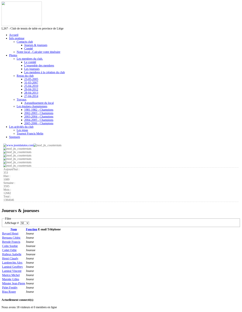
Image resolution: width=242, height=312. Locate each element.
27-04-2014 (31, 96)
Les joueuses (32, 68)
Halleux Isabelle (11, 254)
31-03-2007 (31, 82)
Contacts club (25, 41)
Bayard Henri (10, 233)
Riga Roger (9, 291)
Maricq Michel (11, 275)
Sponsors (14, 137)
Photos (13, 55)
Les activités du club (21, 126)
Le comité (30, 62)
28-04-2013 (31, 92)
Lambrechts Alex (12, 262)
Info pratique (16, 38)
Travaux (21, 99)
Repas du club (25, 75)
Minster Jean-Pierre (13, 283)
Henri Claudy (10, 258)
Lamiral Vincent (11, 271)
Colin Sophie (10, 246)
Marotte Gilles (10, 279)
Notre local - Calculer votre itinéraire (38, 51)
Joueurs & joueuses (35, 45)
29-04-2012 (31, 89)
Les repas (22, 130)
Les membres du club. (30, 58)
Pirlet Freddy (10, 287)
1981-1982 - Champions (38, 109)
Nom (14, 229)
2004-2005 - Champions (38, 120)
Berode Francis (11, 241)
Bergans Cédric (11, 237)
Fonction (31, 229)
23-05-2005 (31, 79)
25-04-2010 (31, 85)
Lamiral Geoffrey (12, 266)
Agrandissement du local (39, 103)
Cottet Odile (9, 250)
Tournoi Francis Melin (30, 133)
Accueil (13, 34)
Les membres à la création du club (44, 72)
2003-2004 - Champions (38, 116)
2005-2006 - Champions (38, 123)
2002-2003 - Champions (38, 113)
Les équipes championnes (32, 106)
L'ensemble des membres (39, 65)
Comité (28, 48)
